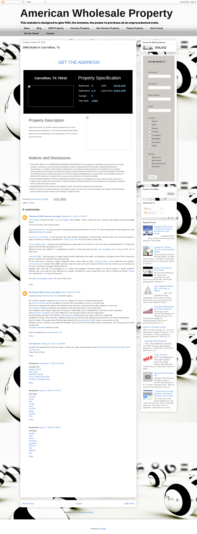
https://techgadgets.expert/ (43, 278)
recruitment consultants (41, 313)
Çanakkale (33, 443)
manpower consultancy (38, 327)
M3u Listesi (33, 372)
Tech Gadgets (34, 220)
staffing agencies (66, 315)
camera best (37, 264)
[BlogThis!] (57, 199)
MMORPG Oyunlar (36, 374)
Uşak (31, 436)
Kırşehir (32, 433)
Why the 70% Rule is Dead (154, 327)
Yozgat (31, 404)
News (27, 28)
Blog (39, 28)
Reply (31, 284)
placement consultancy (38, 303)
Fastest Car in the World (38, 237)
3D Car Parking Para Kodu (39, 377)
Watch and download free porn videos (115, 347)
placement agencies (83, 320)
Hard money (156, 28)
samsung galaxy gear (37, 244)
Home (79, 503)
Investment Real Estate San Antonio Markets (164, 308)
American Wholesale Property (96, 13)
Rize (30, 453)
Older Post (129, 503)
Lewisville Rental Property (155, 341)
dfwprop (32, 203)
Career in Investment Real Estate (163, 269)
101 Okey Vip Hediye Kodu (39, 379)
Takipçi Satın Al (35, 369)
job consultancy (35, 308)
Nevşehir (32, 450)
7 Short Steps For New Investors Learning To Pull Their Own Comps (163, 393)
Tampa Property (134, 28)
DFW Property (56, 28)
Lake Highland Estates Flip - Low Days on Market (163, 288)
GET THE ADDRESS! (78, 62)
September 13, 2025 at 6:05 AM (52, 363)
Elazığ (31, 399)
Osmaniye (33, 441)
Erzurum (32, 409)
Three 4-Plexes (160, 355)
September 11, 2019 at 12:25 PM (74, 216)
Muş (30, 448)
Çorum (31, 438)
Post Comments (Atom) (84, 512)
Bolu (30, 401)
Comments (151, 213)
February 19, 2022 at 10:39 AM (53, 344)
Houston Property (79, 28)
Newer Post (28, 503)
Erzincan (32, 397)
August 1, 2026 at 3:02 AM (50, 390)
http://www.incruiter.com (48, 296)
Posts (148, 209)
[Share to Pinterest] (65, 199)
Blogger (103, 529)
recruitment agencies (60, 301)
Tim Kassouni (34, 344)
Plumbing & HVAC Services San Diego (45, 216)
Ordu (31, 416)
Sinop (31, 406)
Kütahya (32, 414)
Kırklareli (32, 446)
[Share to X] (60, 199)
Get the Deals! (31, 33)
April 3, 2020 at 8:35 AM (71, 292)
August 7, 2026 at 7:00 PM (50, 427)
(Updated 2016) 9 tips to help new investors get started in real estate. (163, 230)
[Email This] (54, 199)
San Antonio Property (107, 28)
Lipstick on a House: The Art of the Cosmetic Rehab (164, 249)
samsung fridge (35, 256)
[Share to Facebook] (62, 199)
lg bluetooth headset (36, 230)
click (130, 249)
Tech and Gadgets (62, 220)
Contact (50, 33)
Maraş (31, 411)
